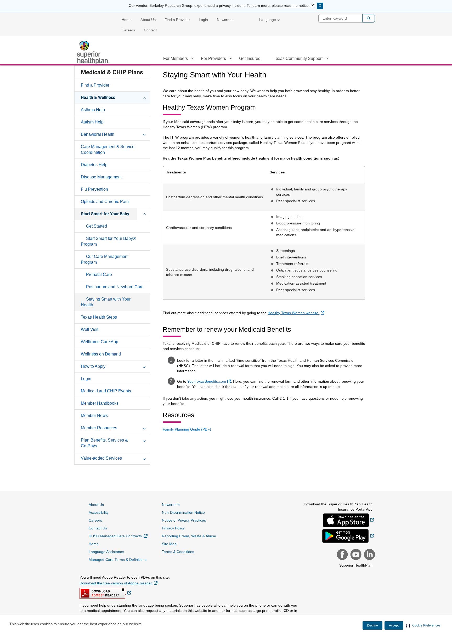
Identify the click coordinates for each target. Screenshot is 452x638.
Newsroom (226, 20)
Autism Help (92, 122)
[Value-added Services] (144, 458)
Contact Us (98, 528)
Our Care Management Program (104, 259)
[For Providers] (231, 59)
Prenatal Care (99, 274)
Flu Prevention (94, 189)
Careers (128, 30)
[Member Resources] (144, 428)
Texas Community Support (298, 58)
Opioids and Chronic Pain (105, 201)
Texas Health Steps (99, 317)
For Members (175, 58)
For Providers (213, 58)
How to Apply (93, 366)
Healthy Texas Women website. (296, 312)
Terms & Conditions (178, 552)
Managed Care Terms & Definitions (117, 559)
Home (127, 20)
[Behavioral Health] (144, 134)
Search (368, 18)
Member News (94, 415)
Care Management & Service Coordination (107, 149)
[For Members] (192, 59)
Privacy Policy (173, 528)
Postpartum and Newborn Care (115, 287)
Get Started (96, 226)
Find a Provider (177, 20)
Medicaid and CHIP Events (106, 391)
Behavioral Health (97, 134)
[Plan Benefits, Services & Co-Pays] (144, 440)
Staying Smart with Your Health (106, 302)
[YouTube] (355, 555)
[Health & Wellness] (144, 97)
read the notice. (299, 5)
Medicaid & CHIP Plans (112, 72)
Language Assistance (106, 552)
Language (267, 20)
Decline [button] (372, 625)
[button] (423, 625)
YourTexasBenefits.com (209, 381)
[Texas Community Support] (327, 59)
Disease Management (101, 177)
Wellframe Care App (99, 342)
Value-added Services (101, 458)
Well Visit (89, 329)
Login (203, 20)
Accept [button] (394, 625)
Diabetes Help (94, 164)
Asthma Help (93, 110)
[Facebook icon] (341, 555)
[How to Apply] (144, 366)
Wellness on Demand (101, 354)
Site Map (169, 544)
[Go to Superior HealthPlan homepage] (94, 52)
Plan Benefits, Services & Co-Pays (104, 443)
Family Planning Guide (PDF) (187, 429)
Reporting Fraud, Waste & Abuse (189, 536)
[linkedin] (368, 555)
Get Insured (250, 58)
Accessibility (99, 512)
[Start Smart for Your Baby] (144, 214)
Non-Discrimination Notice (183, 512)
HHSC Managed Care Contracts (118, 536)
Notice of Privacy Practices (184, 520)
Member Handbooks (99, 403)
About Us (148, 20)
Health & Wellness (98, 97)
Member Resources (99, 428)
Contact (150, 30)
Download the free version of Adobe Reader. (118, 583)
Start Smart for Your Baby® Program (108, 241)
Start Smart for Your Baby (105, 213)
